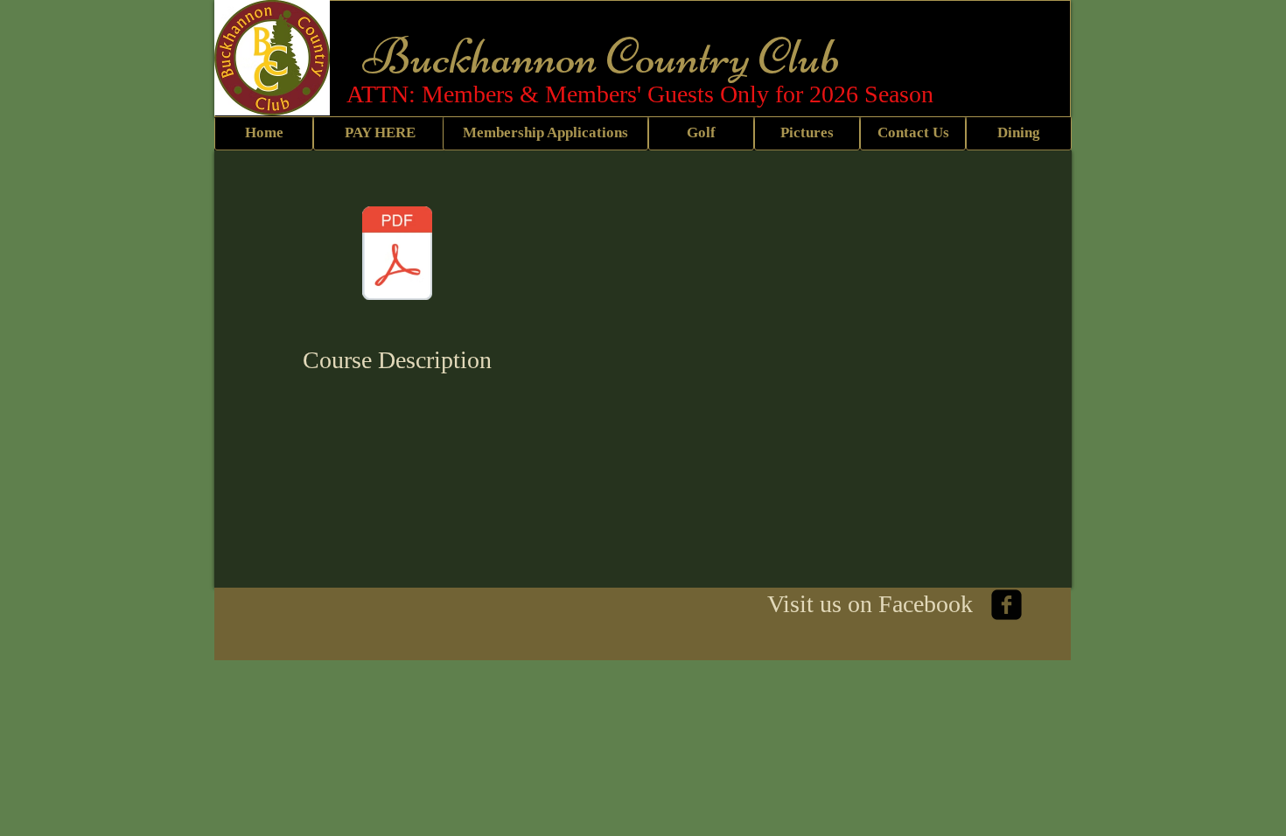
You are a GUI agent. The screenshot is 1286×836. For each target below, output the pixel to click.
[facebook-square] (1006, 604)
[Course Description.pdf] (397, 255)
